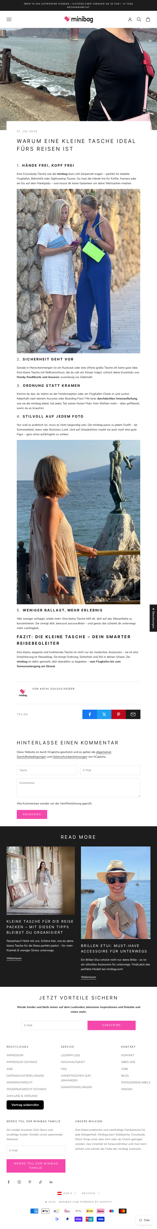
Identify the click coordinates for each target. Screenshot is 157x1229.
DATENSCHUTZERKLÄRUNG (25, 1076)
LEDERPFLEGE (70, 1055)
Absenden (32, 814)
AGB (9, 1069)
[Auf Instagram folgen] (19, 1182)
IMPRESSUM (15, 1055)
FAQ (64, 1069)
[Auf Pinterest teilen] (119, 714)
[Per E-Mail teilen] (133, 714)
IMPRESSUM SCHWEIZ (22, 1062)
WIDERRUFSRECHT (20, 1082)
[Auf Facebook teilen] (90, 714)
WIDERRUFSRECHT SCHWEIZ (26, 1089)
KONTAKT (127, 1055)
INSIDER (126, 1089)
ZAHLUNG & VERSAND (22, 1096)
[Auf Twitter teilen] (104, 714)
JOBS (124, 1069)
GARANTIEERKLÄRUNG (76, 1087)
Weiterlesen (14, 958)
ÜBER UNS (128, 1062)
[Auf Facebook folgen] (9, 1182)
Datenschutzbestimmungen (70, 757)
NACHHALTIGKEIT (73, 1062)
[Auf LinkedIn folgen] (51, 1182)
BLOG (125, 1076)
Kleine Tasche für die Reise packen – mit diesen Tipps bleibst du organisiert (40, 927)
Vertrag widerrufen (25, 1105)
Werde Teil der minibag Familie (36, 1166)
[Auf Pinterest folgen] (30, 1182)
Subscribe (111, 1025)
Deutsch (89, 1193)
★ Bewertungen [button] (153, 618)
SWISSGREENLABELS (135, 1082)
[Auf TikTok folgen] (40, 1182)
